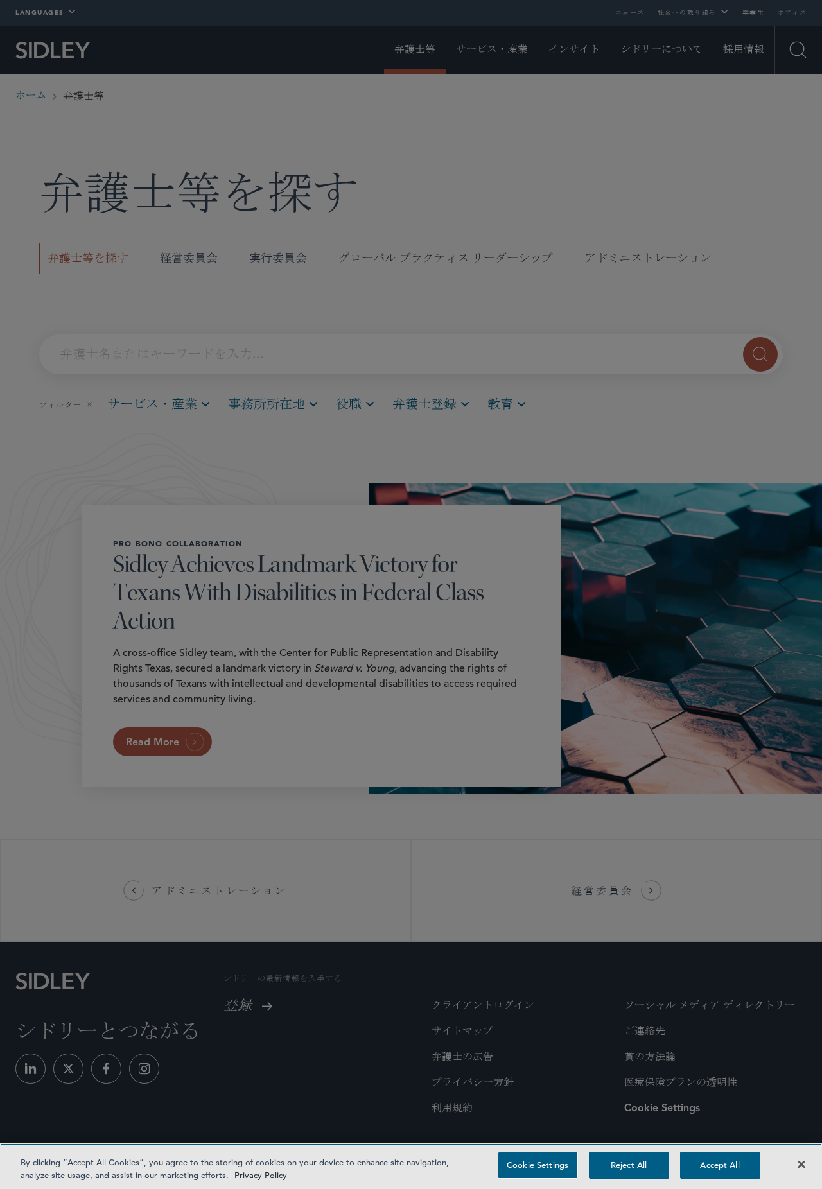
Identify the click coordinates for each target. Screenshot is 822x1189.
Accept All (719, 1164)
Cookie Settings (537, 1164)
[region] (411, 1166)
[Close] (801, 1164)
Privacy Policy (260, 1175)
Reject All (629, 1164)
